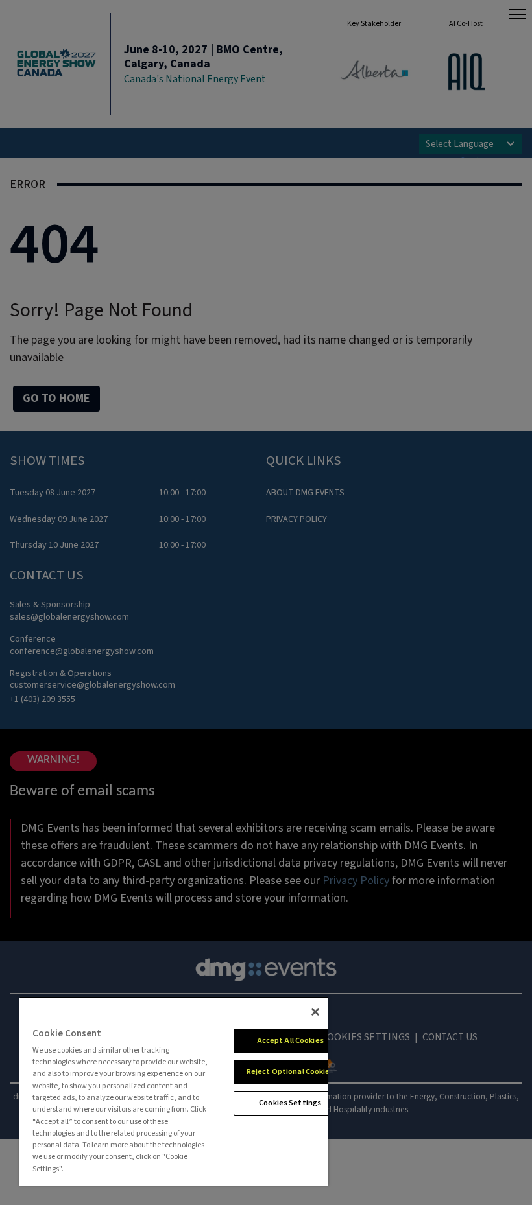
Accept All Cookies (290, 1040)
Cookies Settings (290, 1102)
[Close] (315, 1012)
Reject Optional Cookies (290, 1071)
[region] (173, 1091)
